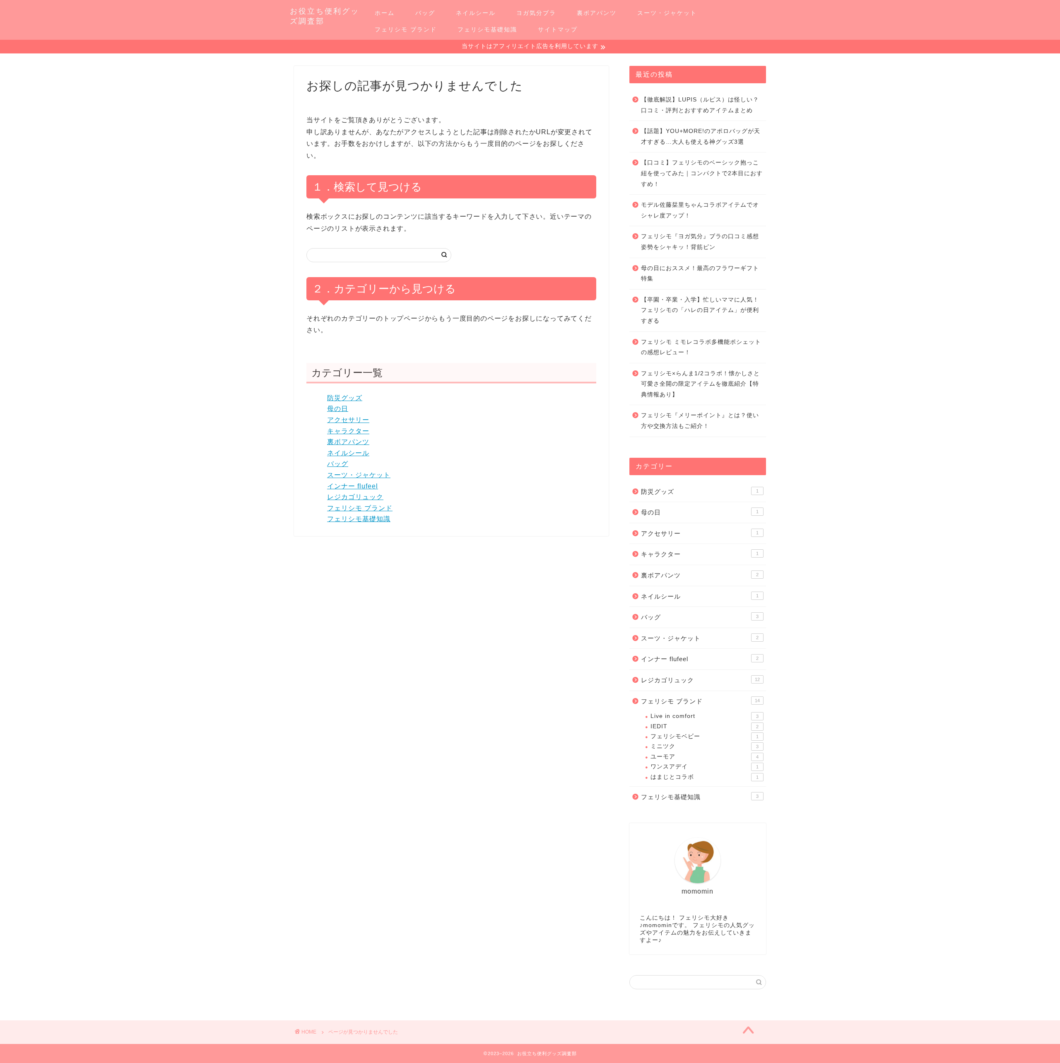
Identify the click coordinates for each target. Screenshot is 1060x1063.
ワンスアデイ (704, 766)
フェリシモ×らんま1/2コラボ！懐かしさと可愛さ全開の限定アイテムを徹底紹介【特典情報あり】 (700, 384)
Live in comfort (704, 716)
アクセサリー (348, 419)
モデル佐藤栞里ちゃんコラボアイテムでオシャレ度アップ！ (700, 210)
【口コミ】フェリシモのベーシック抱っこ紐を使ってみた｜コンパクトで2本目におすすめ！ (702, 173)
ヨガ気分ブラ (536, 13)
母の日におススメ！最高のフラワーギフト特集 (700, 273)
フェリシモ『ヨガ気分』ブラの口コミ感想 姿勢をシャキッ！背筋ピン (700, 241)
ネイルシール (476, 13)
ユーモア (704, 757)
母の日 (337, 408)
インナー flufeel (352, 486)
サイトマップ (558, 29)
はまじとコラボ (704, 777)
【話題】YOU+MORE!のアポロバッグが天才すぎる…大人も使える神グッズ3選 (700, 136)
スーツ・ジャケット (667, 13)
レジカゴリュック (355, 496)
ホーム (385, 13)
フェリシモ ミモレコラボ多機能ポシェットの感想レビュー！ (701, 347)
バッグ (425, 13)
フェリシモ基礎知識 (487, 29)
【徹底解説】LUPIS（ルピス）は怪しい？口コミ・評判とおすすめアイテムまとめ (700, 105)
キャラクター (348, 431)
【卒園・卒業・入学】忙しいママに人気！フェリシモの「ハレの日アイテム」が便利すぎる (700, 310)
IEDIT (704, 726)
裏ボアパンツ (597, 13)
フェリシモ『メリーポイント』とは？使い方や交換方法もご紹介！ (700, 420)
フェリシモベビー (704, 736)
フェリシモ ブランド (406, 29)
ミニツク (704, 746)
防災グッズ (344, 397)
